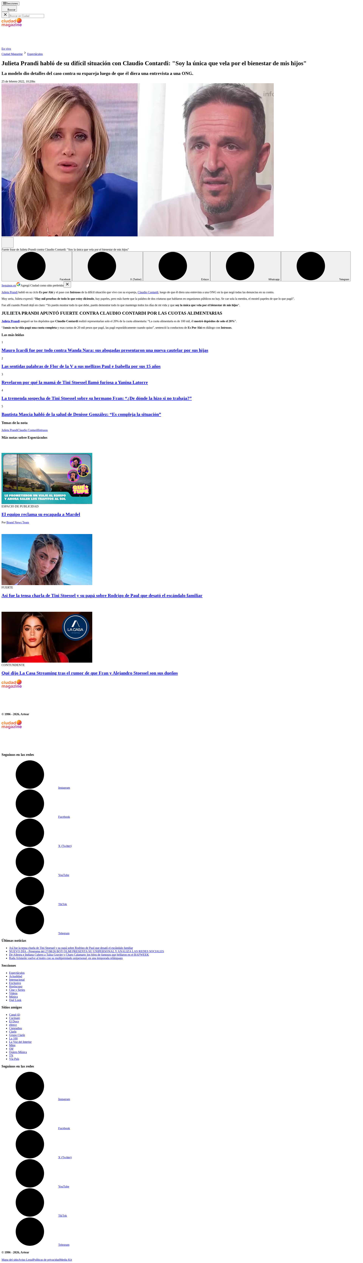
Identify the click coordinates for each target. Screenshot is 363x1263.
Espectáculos (35, 54)
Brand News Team (17, 522)
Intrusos (43, 430)
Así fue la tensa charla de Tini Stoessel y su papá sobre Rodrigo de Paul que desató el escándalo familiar (102, 595)
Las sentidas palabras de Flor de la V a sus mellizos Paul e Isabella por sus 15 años (81, 366)
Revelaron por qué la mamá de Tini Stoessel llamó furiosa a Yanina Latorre (75, 382)
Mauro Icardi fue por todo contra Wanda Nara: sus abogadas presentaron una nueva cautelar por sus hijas (105, 350)
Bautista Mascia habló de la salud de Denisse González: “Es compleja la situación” (81, 414)
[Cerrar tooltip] (67, 284)
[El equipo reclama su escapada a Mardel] (181, 474)
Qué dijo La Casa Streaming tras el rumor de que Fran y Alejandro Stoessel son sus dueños (90, 673)
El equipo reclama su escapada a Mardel (41, 514)
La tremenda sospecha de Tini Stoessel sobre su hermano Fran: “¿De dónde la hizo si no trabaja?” (97, 398)
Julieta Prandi (10, 292)
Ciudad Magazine (12, 54)
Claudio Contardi (148, 292)
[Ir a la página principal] (30, 45)
